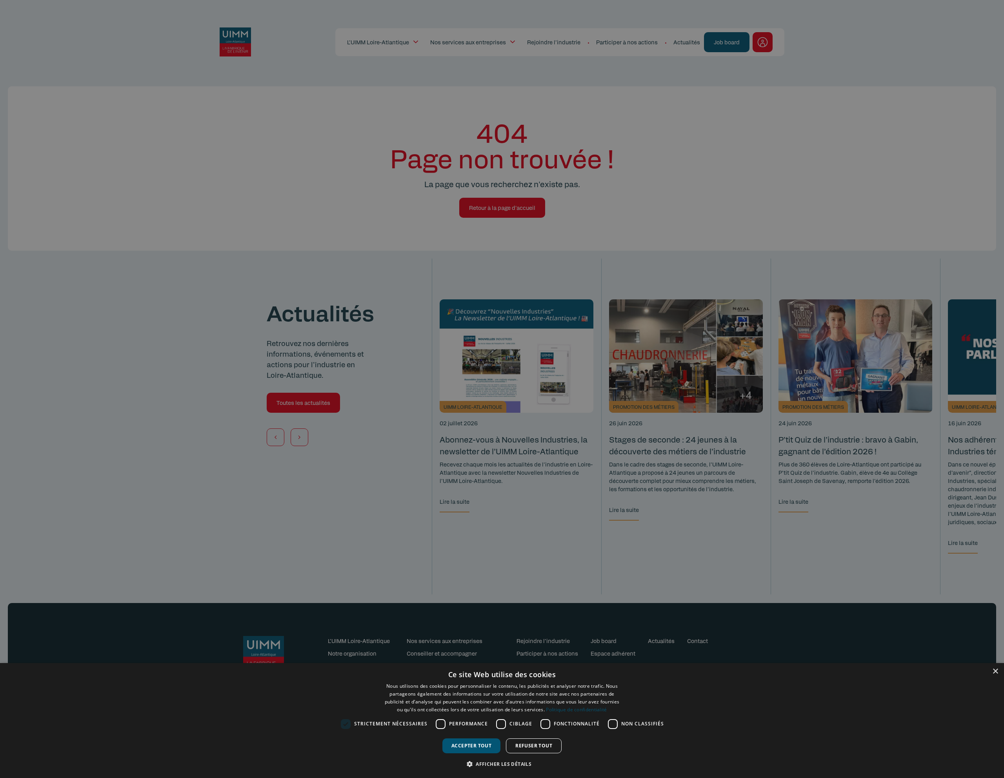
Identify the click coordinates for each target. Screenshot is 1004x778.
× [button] (995, 671)
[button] (502, 764)
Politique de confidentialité (576, 709)
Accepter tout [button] (471, 745)
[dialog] (502, 720)
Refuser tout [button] (533, 745)
